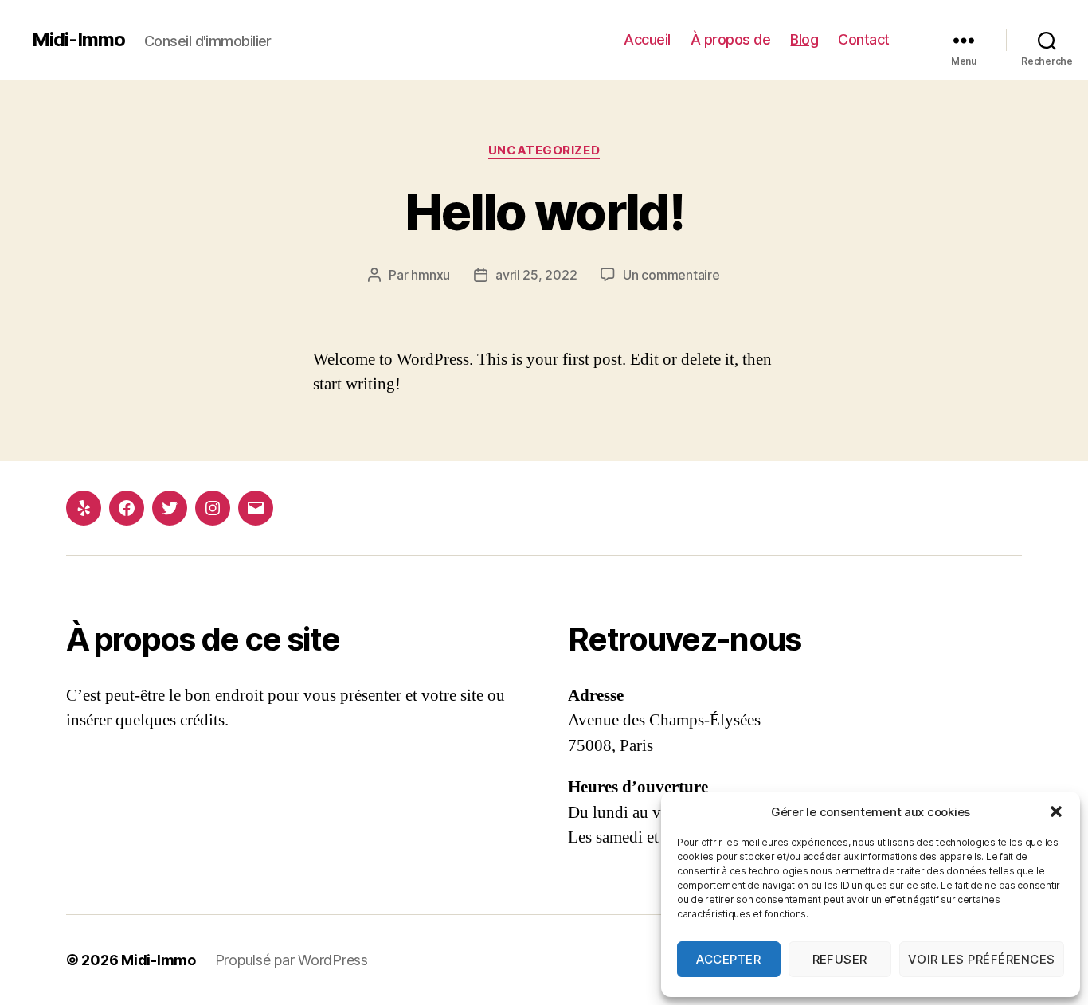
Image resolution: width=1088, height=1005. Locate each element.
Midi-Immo (78, 39)
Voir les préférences (981, 959)
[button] (1056, 811)
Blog (804, 39)
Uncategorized (544, 150)
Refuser (840, 959)
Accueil (647, 39)
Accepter (728, 959)
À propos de (731, 39)
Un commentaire (671, 275)
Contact (864, 39)
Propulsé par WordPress (291, 960)
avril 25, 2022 (536, 275)
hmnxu (430, 275)
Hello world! (544, 211)
